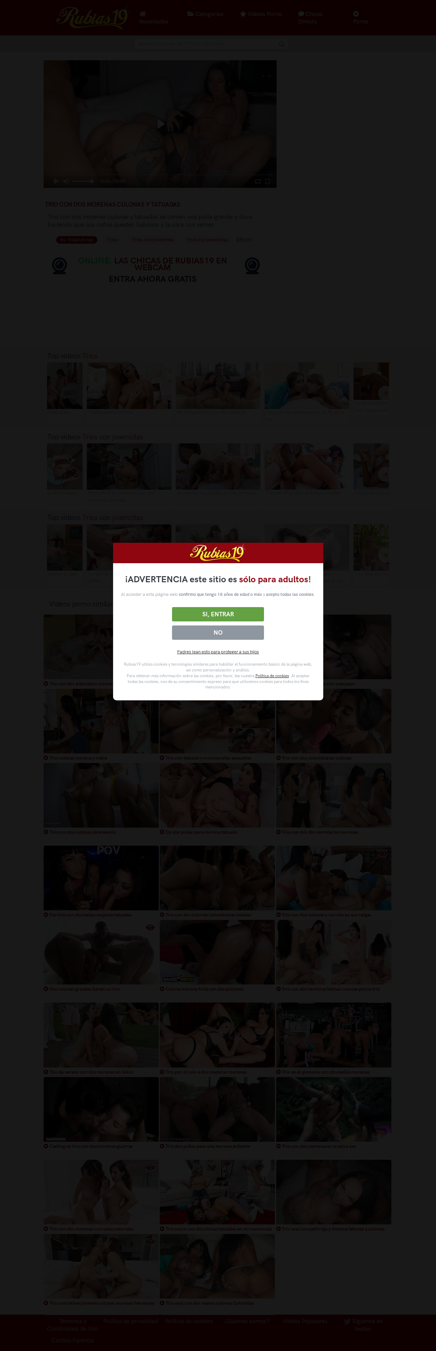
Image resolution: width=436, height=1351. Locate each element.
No (218, 632)
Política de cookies (272, 675)
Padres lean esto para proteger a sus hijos (218, 651)
